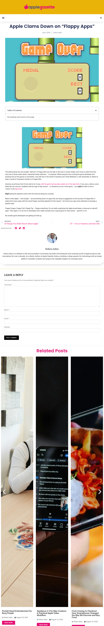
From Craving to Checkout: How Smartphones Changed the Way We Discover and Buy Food (51, 614)
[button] (3, 18)
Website (7, 327)
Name (7, 310)
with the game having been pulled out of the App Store (60, 184)
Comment (8, 285)
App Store (18, 189)
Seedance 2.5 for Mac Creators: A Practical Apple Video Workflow (17, 613)
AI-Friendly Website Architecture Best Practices (85, 612)
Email (6, 318)
